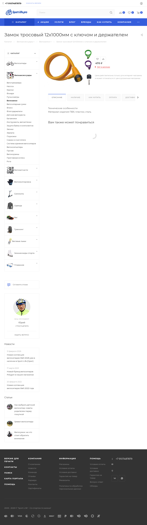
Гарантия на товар (68, 476)
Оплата (113, 97)
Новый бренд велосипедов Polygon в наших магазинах (20, 373)
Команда (32, 472)
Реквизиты (64, 480)
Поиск (8, 473)
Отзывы (32, 476)
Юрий (22, 322)
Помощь (9, 484)
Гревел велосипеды (23, 421)
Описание (57, 97)
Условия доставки (68, 472)
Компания (34, 458)
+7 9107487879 (13, 3)
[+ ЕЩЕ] (138, 22)
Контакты (10, 467)
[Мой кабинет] (141, 4)
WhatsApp (122, 478)
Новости (9, 344)
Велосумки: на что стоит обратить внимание (23, 435)
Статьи (8, 397)
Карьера (32, 480)
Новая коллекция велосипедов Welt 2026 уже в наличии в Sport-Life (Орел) (21, 358)
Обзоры (94, 486)
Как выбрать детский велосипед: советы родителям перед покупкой (24, 409)
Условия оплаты (67, 468)
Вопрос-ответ (96, 482)
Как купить (94, 97)
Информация (67, 458)
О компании (34, 464)
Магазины (64, 464)
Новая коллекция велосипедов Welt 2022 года (20, 386)
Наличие (75, 97)
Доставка (130, 97)
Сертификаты (34, 488)
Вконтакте (115, 478)
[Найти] (111, 12)
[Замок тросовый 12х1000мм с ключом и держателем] (69, 68)
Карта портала (13, 478)
